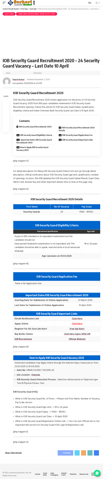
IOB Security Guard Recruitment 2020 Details (77, 129)
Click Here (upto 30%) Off (77, 334)
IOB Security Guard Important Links (77, 140)
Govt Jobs (9, 14)
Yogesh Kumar (18, 79)
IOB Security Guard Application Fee (77, 135)
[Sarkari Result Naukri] (21, 3)
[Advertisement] (51, 36)
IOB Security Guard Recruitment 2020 (35, 127)
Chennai (35, 374)
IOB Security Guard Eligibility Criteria (36, 135)
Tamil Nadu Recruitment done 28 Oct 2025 (36, 14)
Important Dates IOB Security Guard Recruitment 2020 (34, 141)
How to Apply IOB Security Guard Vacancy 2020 (32, 148)
